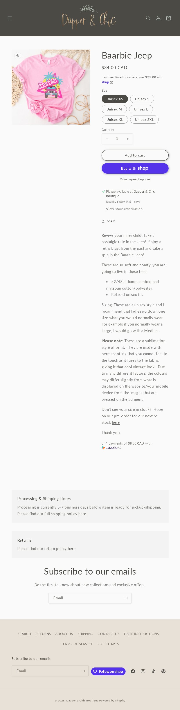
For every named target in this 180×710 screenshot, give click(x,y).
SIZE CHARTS (108, 644)
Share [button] (111, 221)
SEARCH (24, 634)
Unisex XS (114, 99)
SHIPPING (85, 634)
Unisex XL (114, 119)
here (116, 422)
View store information (124, 209)
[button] (10, 18)
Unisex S (142, 99)
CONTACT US (108, 634)
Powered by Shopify (112, 700)
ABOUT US (64, 634)
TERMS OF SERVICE (77, 644)
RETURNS (43, 634)
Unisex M (114, 109)
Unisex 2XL (144, 119)
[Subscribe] (126, 598)
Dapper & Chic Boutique (82, 700)
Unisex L (141, 109)
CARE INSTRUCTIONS (141, 634)
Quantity (108, 130)
